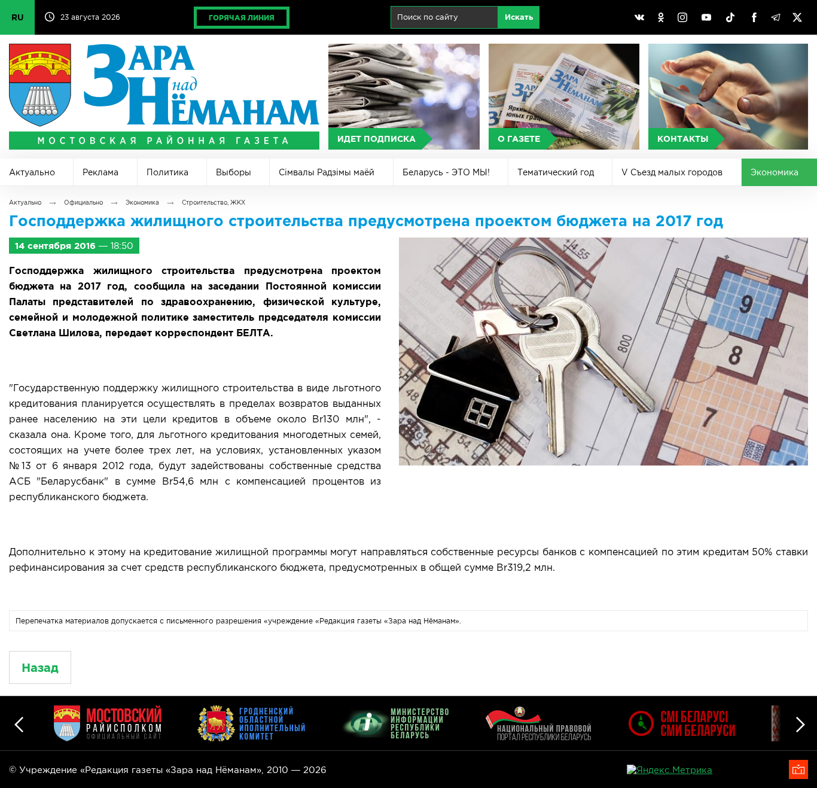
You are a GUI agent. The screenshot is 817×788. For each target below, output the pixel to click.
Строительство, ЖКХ (213, 202)
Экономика (774, 172)
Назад (40, 667)
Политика (167, 172)
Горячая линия (242, 18)
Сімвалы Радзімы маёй (326, 172)
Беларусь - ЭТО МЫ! (446, 172)
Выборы (233, 172)
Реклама (100, 172)
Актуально (32, 172)
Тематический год (555, 172)
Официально (83, 202)
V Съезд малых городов (672, 172)
